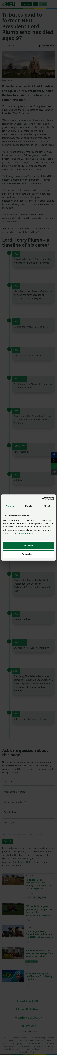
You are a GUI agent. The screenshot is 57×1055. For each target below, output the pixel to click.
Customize (27, 554)
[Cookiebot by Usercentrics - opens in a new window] (42, 498)
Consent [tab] (10, 506)
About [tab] (47, 506)
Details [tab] (28, 506)
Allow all (28, 545)
